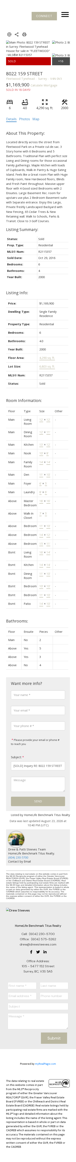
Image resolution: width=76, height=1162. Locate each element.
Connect (44, 16)
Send (38, 801)
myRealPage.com (45, 1064)
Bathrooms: (17, 621)
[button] (44, 16)
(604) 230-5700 (18, 857)
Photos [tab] (24, 119)
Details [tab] (11, 119)
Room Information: (24, 400)
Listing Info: (17, 292)
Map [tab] (35, 119)
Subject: (16, 757)
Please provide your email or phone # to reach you (35, 742)
